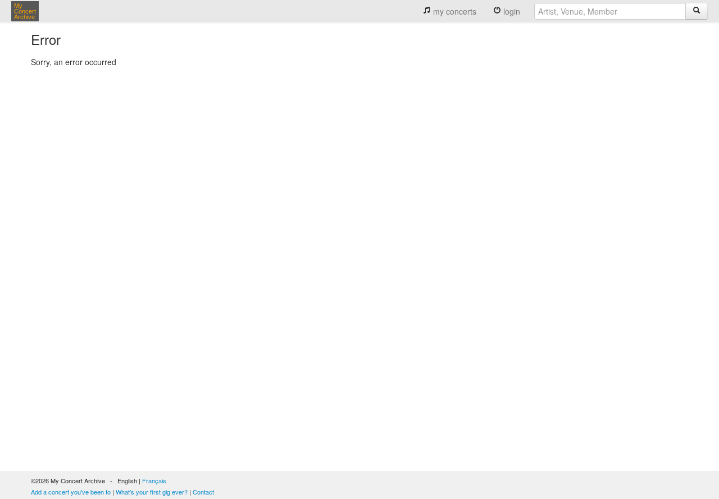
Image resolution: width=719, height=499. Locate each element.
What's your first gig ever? (152, 491)
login (510, 11)
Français (154, 480)
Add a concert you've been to (71, 491)
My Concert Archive (25, 11)
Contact (203, 491)
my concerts (453, 11)
